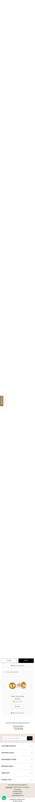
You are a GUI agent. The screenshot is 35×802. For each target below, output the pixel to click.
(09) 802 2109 (19, 795)
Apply (26, 660)
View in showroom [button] (11, 672)
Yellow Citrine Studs (17, 696)
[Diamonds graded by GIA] (17, 728)
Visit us (2, 401)
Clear (8, 660)
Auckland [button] (21, 665)
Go (30, 738)
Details (17, 706)
